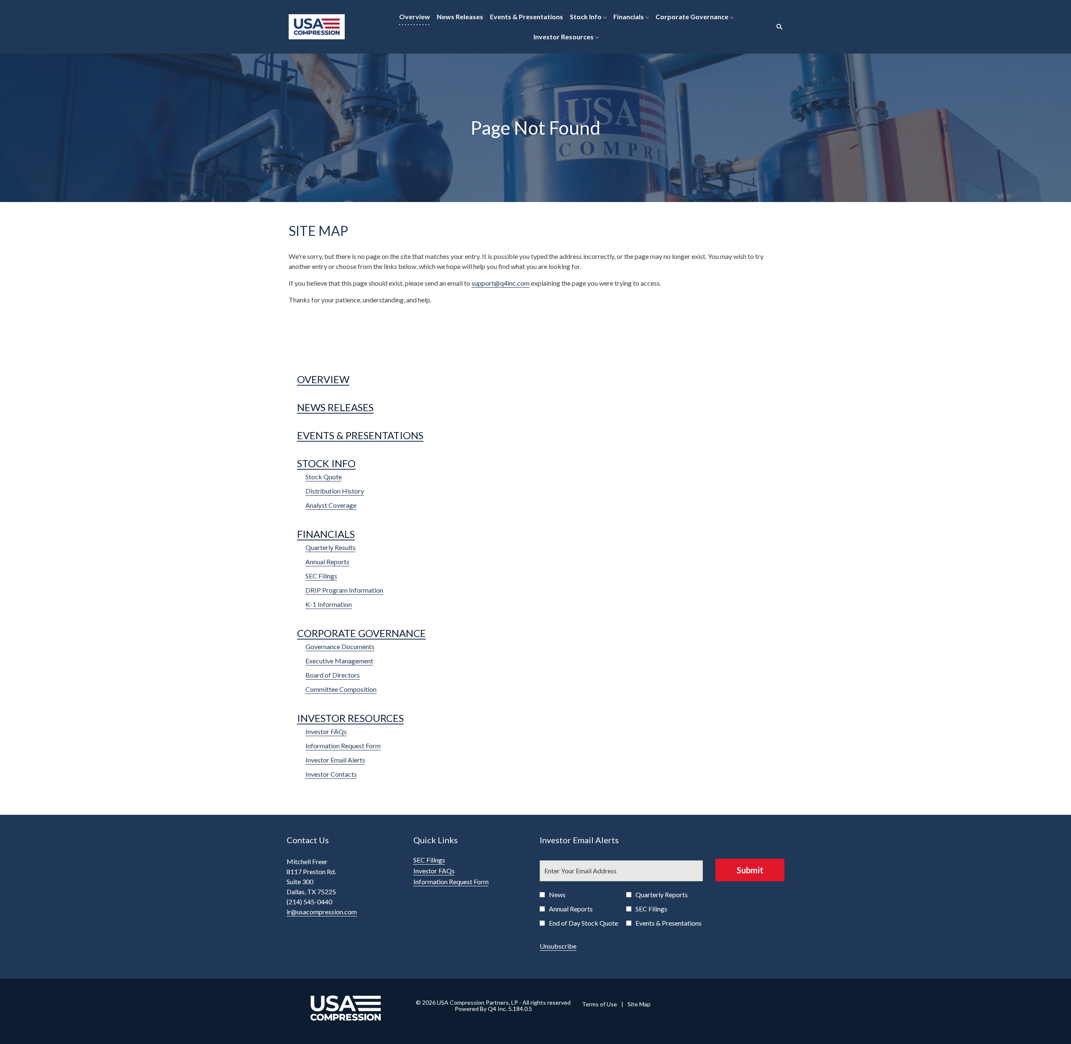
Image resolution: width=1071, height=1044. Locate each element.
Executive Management (339, 661)
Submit (750, 870)
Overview (323, 379)
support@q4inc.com (500, 283)
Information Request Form (343, 746)
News (557, 894)
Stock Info (326, 463)
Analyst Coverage (330, 505)
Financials (326, 534)
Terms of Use (599, 1004)
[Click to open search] (777, 27)
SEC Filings (321, 576)
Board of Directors (332, 675)
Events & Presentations (360, 435)
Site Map (639, 1004)
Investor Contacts (331, 774)
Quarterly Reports (661, 894)
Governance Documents (339, 646)
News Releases (335, 407)
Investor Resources (350, 718)
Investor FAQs (326, 731)
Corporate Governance (361, 633)
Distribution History (334, 491)
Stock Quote (323, 477)
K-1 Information (328, 604)
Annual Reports (327, 562)
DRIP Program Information (344, 590)
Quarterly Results (330, 547)
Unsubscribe (558, 946)
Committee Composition (341, 689)
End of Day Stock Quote (583, 923)
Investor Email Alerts (335, 760)
